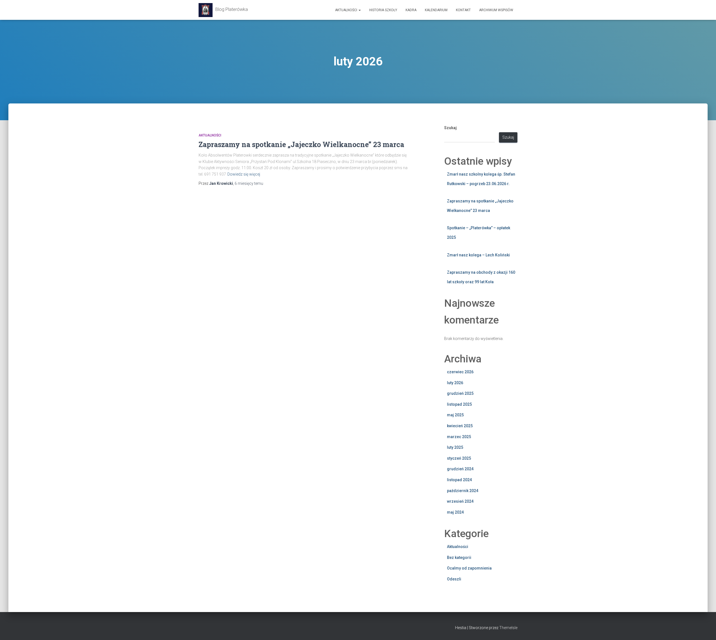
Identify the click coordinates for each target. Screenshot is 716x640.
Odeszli (454, 579)
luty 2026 (455, 383)
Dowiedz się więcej (243, 174)
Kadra (411, 10)
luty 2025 (455, 447)
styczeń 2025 (459, 458)
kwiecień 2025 (460, 426)
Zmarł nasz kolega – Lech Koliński (478, 255)
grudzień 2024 (460, 469)
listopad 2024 (459, 480)
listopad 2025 (459, 404)
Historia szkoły (383, 10)
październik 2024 (462, 490)
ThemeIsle (508, 627)
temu (249, 183)
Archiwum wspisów (496, 10)
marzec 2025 (459, 436)
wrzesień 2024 (460, 501)
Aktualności (346, 10)
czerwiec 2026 (460, 372)
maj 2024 (455, 512)
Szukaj (450, 128)
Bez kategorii (459, 557)
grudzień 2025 (460, 393)
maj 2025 (455, 415)
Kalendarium (436, 10)
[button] (359, 10)
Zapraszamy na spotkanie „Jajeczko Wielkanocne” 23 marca (301, 144)
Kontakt (463, 10)
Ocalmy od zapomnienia (469, 568)
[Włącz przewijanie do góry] (705, 629)
